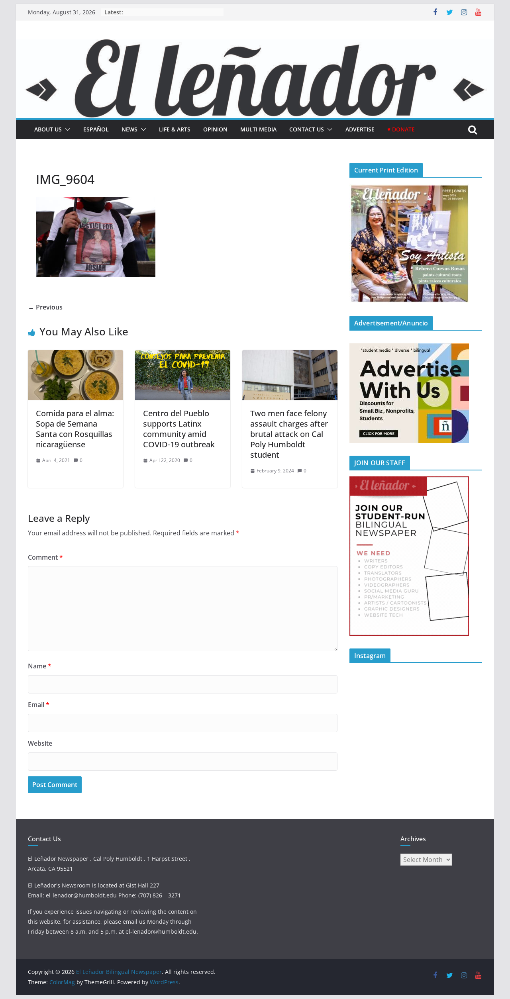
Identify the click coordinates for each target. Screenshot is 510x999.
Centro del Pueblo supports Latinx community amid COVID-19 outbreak (179, 429)
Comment (45, 557)
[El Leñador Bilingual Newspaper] (255, 45)
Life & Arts (174, 129)
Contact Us (306, 129)
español (96, 129)
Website (40, 743)
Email (38, 704)
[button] (66, 129)
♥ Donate (401, 129)
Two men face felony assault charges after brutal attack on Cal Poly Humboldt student (289, 434)
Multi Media (258, 129)
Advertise (360, 129)
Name (39, 666)
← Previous (45, 307)
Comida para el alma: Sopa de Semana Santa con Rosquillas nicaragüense (75, 429)
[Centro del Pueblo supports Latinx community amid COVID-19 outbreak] (182, 355)
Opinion (215, 129)
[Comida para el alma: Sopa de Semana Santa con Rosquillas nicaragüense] (75, 355)
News (129, 129)
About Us (48, 129)
